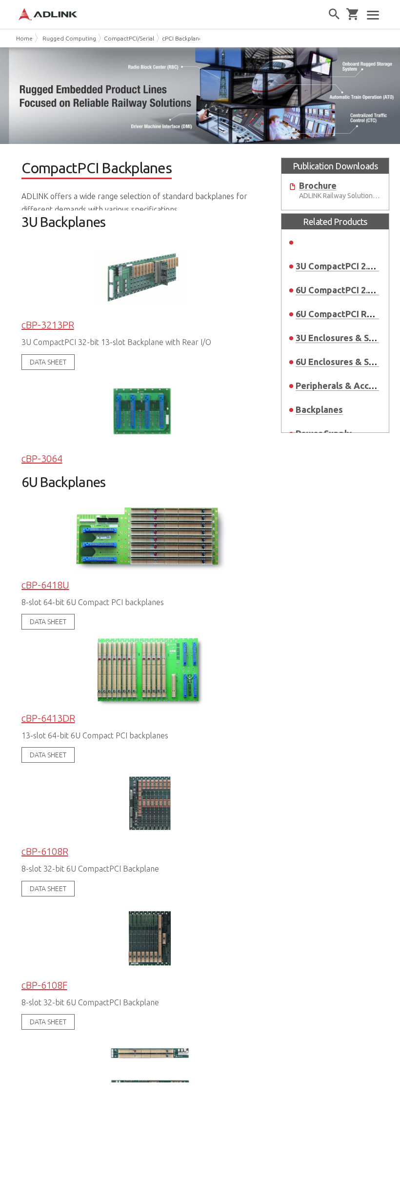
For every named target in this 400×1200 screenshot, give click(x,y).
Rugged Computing (69, 38)
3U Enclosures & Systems (347, 338)
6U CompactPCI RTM (338, 314)
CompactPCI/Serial (129, 38)
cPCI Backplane (182, 38)
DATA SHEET (48, 362)
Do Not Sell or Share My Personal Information (69, 1165)
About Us (31, 1108)
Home (24, 38)
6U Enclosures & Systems (347, 361)
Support (29, 1134)
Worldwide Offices (46, 1121)
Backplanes (319, 409)
